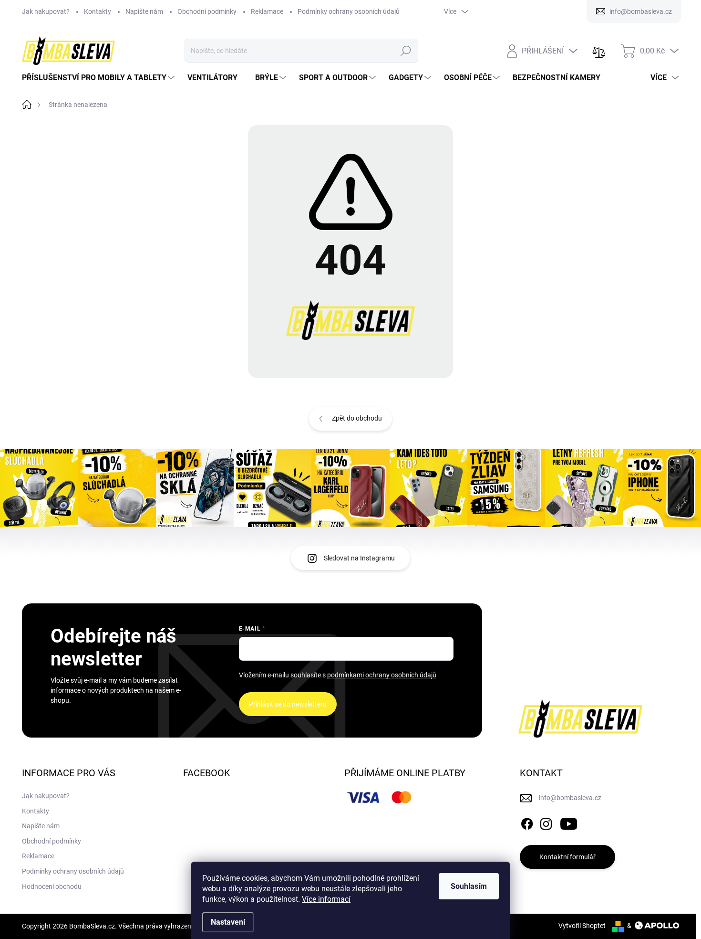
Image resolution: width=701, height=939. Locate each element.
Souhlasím (469, 886)
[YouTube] (568, 822)
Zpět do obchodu (357, 418)
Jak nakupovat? (46, 11)
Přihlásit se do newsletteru (288, 704)
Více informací (326, 899)
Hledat (406, 50)
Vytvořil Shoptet (582, 925)
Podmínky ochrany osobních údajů (349, 11)
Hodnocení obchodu (52, 886)
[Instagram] (546, 822)
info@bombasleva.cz (570, 798)
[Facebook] (527, 822)
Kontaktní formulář (567, 857)
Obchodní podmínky (207, 11)
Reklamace (267, 11)
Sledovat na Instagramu (359, 558)
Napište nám (144, 11)
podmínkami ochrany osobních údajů (381, 675)
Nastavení (228, 922)
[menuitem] (99, 77)
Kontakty (97, 11)
